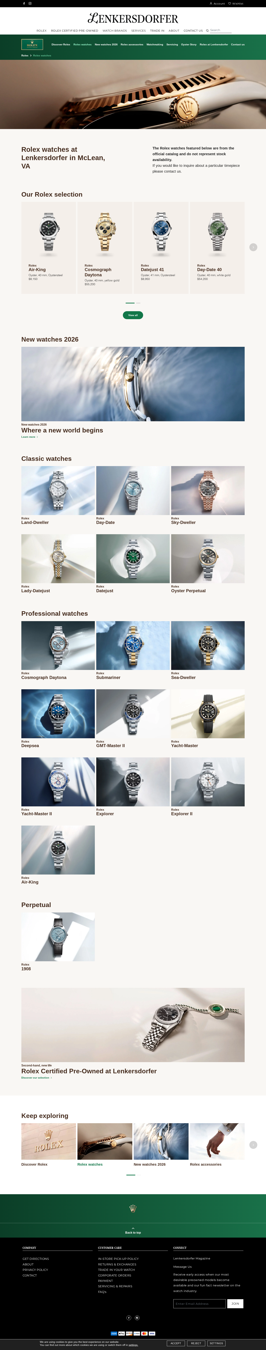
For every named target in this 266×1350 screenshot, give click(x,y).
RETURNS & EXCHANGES (117, 1264)
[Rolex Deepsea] (58, 713)
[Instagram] (30, 3)
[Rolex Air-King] (58, 850)
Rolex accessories (132, 44)
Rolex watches (82, 44)
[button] (253, 247)
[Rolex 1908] (58, 936)
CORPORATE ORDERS (114, 1275)
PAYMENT (105, 1281)
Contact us (238, 44)
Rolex (24, 55)
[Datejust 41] (161, 234)
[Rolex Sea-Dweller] (208, 645)
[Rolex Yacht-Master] (208, 713)
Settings (216, 1343)
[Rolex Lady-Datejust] (58, 558)
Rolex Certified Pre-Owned (74, 30)
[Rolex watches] (104, 1141)
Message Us (182, 1266)
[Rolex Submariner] (133, 645)
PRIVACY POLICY (35, 1270)
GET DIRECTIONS (36, 1259)
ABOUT (28, 1264)
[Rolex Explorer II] (208, 781)
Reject (196, 1343)
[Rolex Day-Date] (133, 490)
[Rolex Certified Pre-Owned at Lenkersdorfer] (133, 1024)
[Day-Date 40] (217, 234)
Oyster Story (189, 44)
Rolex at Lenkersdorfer (214, 44)
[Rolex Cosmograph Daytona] (58, 645)
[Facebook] (24, 3)
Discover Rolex (61, 44)
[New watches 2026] (161, 1141)
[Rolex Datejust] (133, 558)
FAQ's (102, 1292)
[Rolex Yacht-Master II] (58, 781)
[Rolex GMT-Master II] (133, 713)
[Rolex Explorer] (133, 781)
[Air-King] (49, 234)
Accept (176, 1343)
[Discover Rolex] (48, 1141)
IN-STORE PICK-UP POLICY (118, 1259)
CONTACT (30, 1275)
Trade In (157, 30)
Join (235, 1303)
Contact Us (193, 30)
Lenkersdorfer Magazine (191, 1258)
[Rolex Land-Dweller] (58, 490)
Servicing (172, 44)
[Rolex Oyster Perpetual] (208, 558)
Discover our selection (35, 1077)
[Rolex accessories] (217, 1141)
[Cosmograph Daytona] (105, 234)
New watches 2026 (106, 44)
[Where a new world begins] (133, 383)
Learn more (28, 436)
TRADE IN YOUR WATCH (116, 1270)
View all (133, 315)
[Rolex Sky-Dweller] (208, 490)
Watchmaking (155, 44)
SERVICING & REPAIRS (115, 1286)
